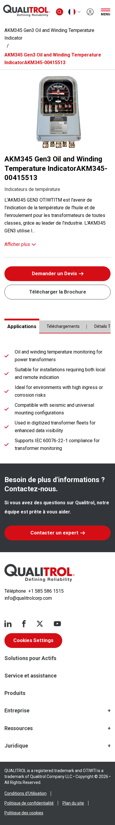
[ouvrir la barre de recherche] (59, 11)
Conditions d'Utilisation (25, 793)
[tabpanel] (57, 401)
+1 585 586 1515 (46, 591)
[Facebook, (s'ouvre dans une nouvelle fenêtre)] (23, 623)
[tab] (21, 326)
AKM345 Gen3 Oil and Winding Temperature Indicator (49, 34)
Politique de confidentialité (29, 803)
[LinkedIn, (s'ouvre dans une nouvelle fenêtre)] (8, 623)
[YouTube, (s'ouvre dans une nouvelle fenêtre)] (57, 623)
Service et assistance (30, 675)
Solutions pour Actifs (30, 658)
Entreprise (16, 710)
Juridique (16, 746)
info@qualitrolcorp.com (28, 598)
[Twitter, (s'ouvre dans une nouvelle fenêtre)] (39, 623)
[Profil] (90, 11)
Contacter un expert (54, 533)
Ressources (18, 728)
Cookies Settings (33, 640)
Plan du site (73, 803)
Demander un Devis (54, 273)
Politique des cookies (23, 813)
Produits (14, 693)
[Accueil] (39, 573)
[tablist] (57, 329)
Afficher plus (17, 244)
